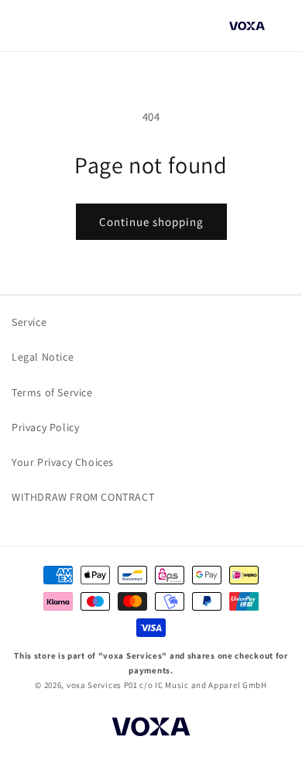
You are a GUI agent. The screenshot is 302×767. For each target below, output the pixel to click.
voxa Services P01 (102, 685)
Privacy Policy (45, 427)
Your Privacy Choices (63, 462)
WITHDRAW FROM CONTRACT (83, 497)
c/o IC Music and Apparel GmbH (202, 685)
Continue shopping (151, 221)
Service (29, 322)
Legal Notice (43, 357)
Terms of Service (52, 392)
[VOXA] (151, 729)
